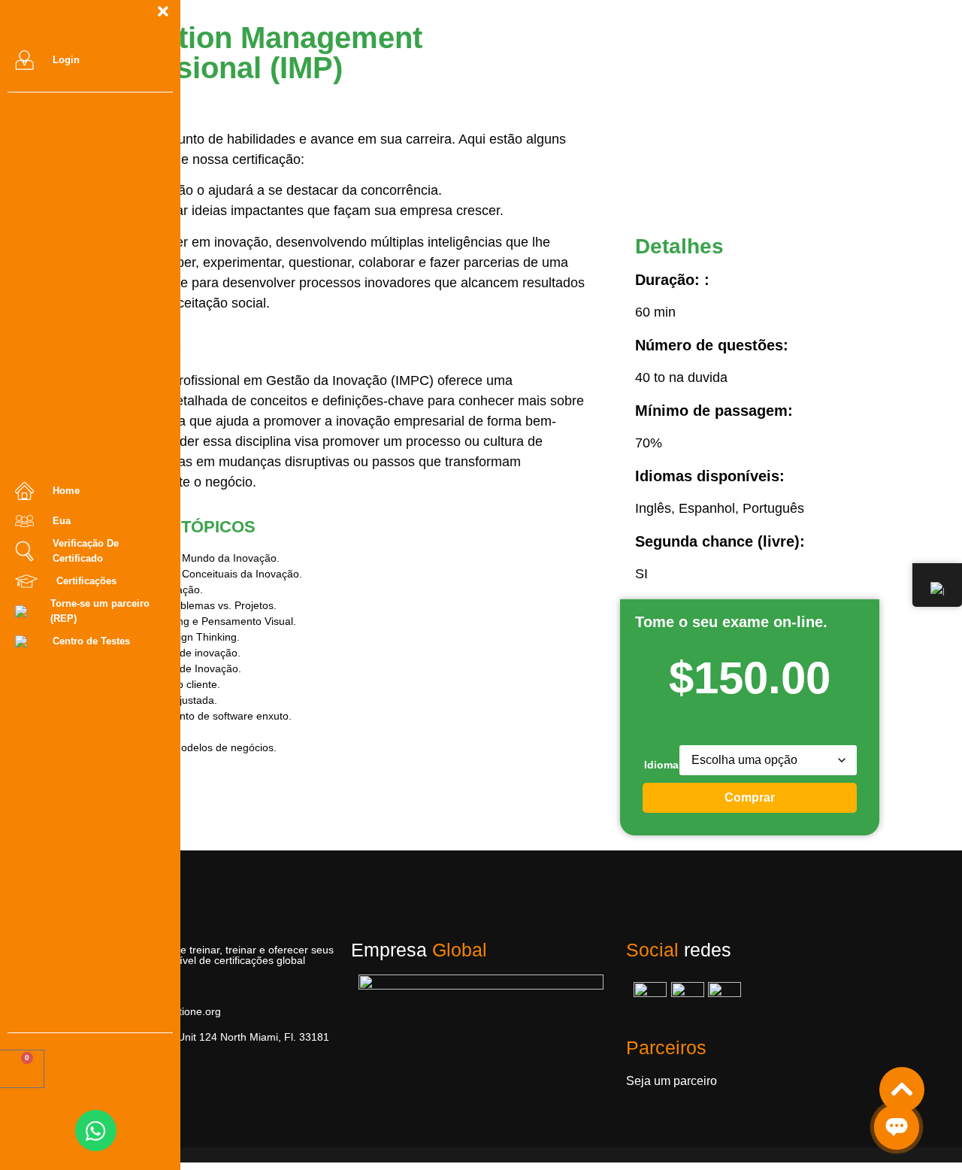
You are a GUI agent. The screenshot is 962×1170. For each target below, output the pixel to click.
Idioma (661, 764)
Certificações (86, 581)
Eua (62, 520)
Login (66, 59)
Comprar (750, 797)
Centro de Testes (91, 641)
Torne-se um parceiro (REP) (100, 611)
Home (66, 490)
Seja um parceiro (671, 1081)
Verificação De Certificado (86, 551)
